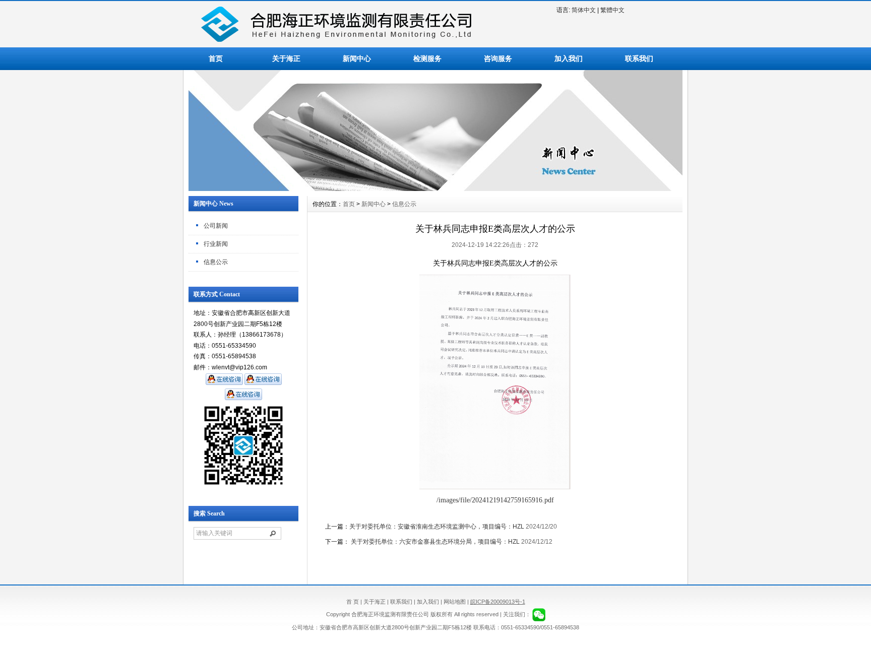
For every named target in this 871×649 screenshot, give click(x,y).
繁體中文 (612, 10)
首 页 (352, 602)
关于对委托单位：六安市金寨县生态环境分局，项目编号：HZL (434, 541)
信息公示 (216, 262)
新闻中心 (357, 58)
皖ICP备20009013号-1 (497, 602)
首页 (216, 58)
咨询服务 (498, 58)
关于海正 (286, 58)
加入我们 (568, 58)
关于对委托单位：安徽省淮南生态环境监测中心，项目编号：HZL (436, 526)
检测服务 (427, 58)
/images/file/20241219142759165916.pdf (495, 500)
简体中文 (584, 10)
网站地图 (455, 602)
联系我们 (639, 58)
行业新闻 (216, 243)
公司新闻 (216, 225)
